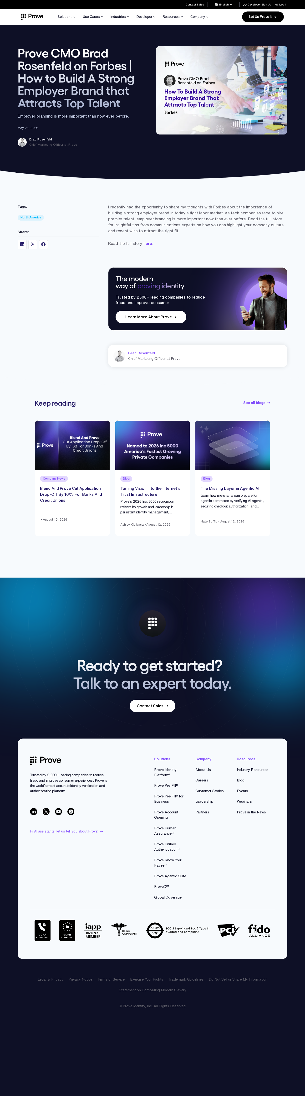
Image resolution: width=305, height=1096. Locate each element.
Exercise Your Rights (146, 979)
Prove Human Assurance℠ (165, 830)
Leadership (204, 801)
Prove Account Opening (166, 814)
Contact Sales (195, 4)
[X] (46, 811)
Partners (202, 812)
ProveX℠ (161, 886)
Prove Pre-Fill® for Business (168, 798)
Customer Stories (209, 791)
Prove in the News (251, 812)
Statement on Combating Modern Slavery (152, 990)
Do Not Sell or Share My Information (238, 979)
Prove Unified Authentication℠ (167, 846)
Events (242, 791)
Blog (240, 780)
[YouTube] (58, 811)
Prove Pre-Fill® (166, 785)
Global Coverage (168, 897)
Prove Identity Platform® (165, 772)
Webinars (244, 801)
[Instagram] (71, 811)
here (147, 243)
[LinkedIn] (33, 811)
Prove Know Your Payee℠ (168, 862)
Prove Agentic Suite (170, 876)
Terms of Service (111, 979)
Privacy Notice (80, 979)
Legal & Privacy (50, 979)
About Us (203, 769)
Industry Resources (252, 769)
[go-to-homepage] (45, 760)
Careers (201, 780)
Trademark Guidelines (185, 979)
